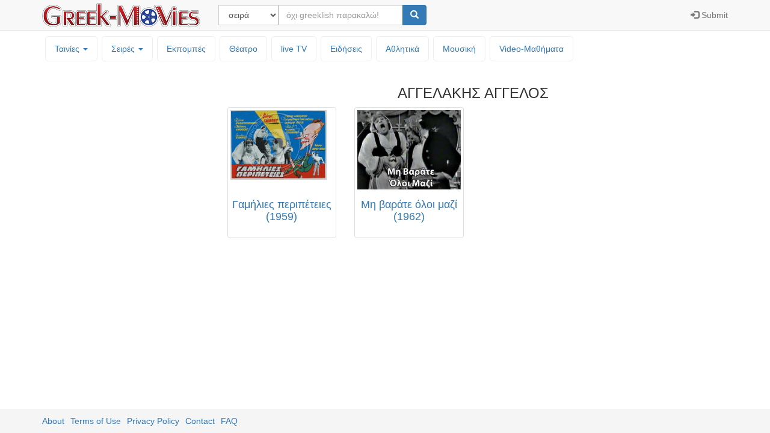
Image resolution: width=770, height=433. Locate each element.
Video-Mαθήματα (531, 49)
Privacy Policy (153, 421)
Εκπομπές (186, 49)
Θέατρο (243, 49)
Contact (200, 421)
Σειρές (124, 49)
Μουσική (459, 49)
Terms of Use (95, 421)
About (53, 421)
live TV (294, 49)
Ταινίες (68, 49)
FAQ (229, 421)
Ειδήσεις (346, 49)
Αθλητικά (402, 49)
